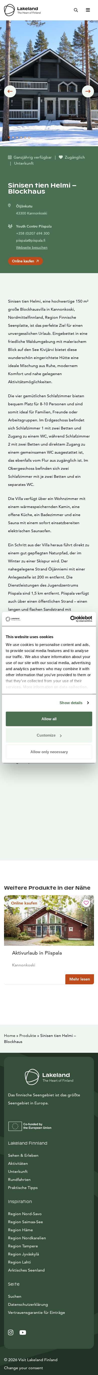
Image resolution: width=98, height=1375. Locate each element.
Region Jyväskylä (23, 1254)
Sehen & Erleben (23, 1155)
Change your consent (23, 1367)
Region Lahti (19, 1262)
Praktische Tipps (23, 1187)
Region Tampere (23, 1246)
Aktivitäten (18, 1163)
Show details (71, 703)
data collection (73, 687)
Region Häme (20, 1229)
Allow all (49, 718)
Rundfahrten (19, 1179)
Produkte (27, 1035)
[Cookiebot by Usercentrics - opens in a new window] (70, 619)
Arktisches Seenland (26, 1270)
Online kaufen (23, 261)
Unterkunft (18, 1171)
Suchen (14, 1296)
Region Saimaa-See (25, 1221)
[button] (10, 91)
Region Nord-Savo (25, 1213)
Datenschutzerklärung (28, 1304)
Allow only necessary (49, 751)
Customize (46, 735)
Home (9, 1035)
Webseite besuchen (31, 247)
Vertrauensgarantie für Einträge (36, 1312)
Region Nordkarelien (27, 1238)
